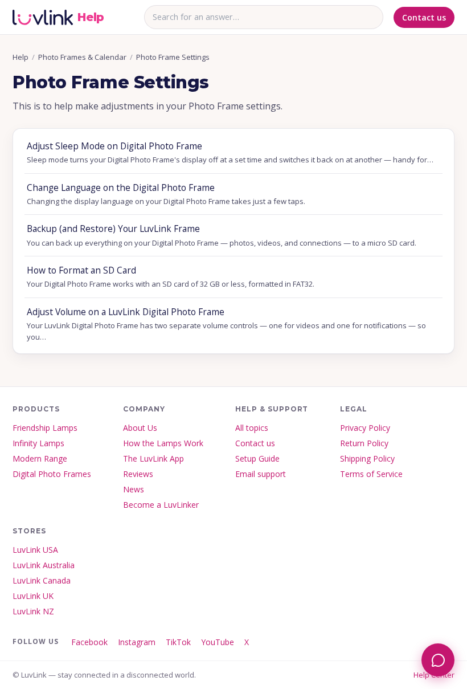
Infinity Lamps (38, 443)
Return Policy (364, 443)
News (133, 489)
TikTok (178, 642)
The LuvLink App (153, 458)
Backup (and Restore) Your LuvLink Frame (221, 234)
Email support (260, 473)
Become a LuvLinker (161, 504)
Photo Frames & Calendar (82, 57)
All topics (251, 427)
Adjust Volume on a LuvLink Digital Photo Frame (226, 323)
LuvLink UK (33, 595)
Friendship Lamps (45, 427)
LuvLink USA (35, 549)
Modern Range (40, 458)
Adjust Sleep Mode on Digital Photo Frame (230, 152)
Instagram (136, 642)
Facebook (89, 642)
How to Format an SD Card (170, 276)
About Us (140, 427)
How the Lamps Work (163, 443)
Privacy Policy (365, 427)
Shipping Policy (367, 458)
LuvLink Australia (44, 565)
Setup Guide (257, 458)
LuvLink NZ (33, 611)
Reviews (138, 473)
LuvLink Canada (42, 580)
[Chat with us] (437, 659)
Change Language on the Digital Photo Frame (166, 193)
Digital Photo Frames (52, 473)
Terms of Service (371, 473)
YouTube (217, 642)
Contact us (424, 17)
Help (20, 57)
